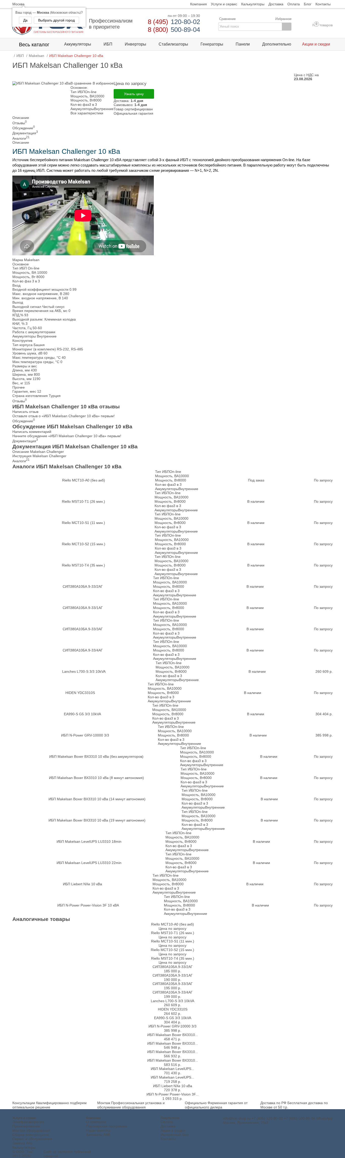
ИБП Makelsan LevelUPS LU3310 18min (89, 841)
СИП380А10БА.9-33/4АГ (83, 650)
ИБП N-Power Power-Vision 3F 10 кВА (88, 905)
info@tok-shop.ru (237, 1118)
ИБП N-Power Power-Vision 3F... (172, 1094)
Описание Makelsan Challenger (38, 452)
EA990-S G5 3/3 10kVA (82, 714)
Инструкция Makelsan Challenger (39, 456)
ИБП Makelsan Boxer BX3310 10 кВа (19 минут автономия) (96, 820)
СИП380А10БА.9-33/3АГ (83, 629)
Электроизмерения (28, 1122)
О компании (96, 1122)
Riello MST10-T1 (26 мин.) (83, 501)
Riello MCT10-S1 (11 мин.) (83, 523)
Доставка (168, 1126)
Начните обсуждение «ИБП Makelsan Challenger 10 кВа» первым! (66, 436)
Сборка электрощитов (30, 1135)
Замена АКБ (22, 1143)
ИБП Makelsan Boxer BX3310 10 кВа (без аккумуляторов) (96, 756)
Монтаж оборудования (31, 1130)
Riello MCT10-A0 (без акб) (83, 480)
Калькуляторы (24, 1147)
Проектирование (26, 1126)
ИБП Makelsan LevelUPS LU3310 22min (89, 863)
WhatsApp (324, 1118)
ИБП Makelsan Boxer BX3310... (172, 1035)
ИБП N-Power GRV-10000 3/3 (85, 735)
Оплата (167, 1122)
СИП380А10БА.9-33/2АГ (83, 586)
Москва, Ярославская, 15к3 (245, 1123)
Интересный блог (175, 1135)
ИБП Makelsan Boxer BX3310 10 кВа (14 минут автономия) (96, 799)
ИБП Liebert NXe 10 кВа (82, 884)
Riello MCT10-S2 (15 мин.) (83, 544)
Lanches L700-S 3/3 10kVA (84, 671)
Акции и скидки (173, 1130)
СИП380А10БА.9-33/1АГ (83, 608)
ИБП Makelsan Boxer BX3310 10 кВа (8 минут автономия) (96, 778)
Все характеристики (86, 113)
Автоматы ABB (98, 1135)
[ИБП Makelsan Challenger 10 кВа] (41, 83)
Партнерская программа (106, 1126)
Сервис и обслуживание (32, 1139)
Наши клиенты (98, 1130)
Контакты (168, 1139)
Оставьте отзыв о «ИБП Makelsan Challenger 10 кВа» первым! (63, 416)
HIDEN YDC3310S (80, 693)
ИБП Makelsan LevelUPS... (172, 1069)
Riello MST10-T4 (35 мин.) (83, 565)
